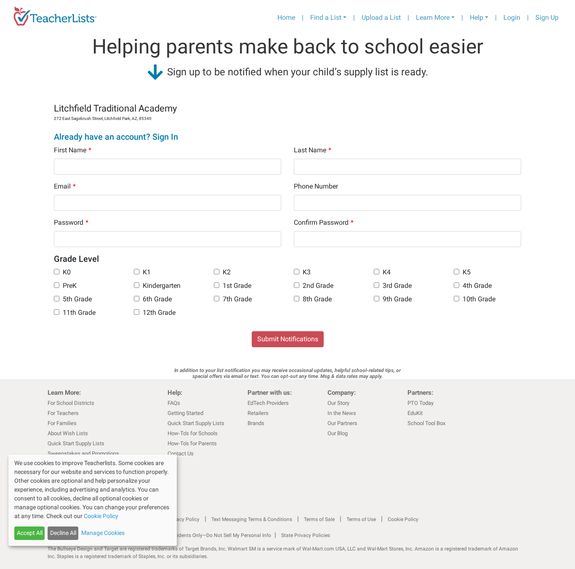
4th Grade (477, 286)
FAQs (174, 403)
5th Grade (77, 299)
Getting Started (185, 413)
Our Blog (337, 433)
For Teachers (63, 413)
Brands (256, 423)
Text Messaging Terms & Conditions (251, 519)
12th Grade (159, 312)
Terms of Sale (319, 519)
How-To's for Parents (192, 443)
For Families (62, 423)
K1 (147, 272)
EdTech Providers (268, 403)
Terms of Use (361, 519)
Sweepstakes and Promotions (83, 453)
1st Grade (237, 286)
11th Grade (79, 312)
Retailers (258, 413)
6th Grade (157, 299)
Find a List (325, 17)
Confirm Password (324, 222)
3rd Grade (397, 286)
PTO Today (420, 403)
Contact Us (181, 453)
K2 (227, 272)
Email (65, 186)
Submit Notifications (287, 339)
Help (476, 17)
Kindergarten (162, 286)
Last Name (312, 150)
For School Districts (71, 403)
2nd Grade (318, 286)
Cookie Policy (403, 519)
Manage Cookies (103, 532)
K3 (307, 272)
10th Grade (479, 299)
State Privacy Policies (305, 535)
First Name (72, 150)
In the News (341, 413)
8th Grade (317, 299)
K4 (387, 272)
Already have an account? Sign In (116, 137)
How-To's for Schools (193, 433)
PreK (70, 286)
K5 (467, 272)
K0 (67, 272)
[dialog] (92, 500)
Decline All (63, 532)
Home (286, 17)
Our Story (338, 403)
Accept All (30, 532)
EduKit (415, 413)
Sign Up (547, 17)
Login (511, 17)
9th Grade (397, 299)
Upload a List (381, 17)
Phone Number (316, 186)
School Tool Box (426, 423)
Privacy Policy (184, 519)
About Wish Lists (68, 433)
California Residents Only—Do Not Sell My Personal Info (208, 535)
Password (71, 222)
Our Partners (342, 423)
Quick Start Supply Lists (76, 443)
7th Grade (237, 299)
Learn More (433, 17)
